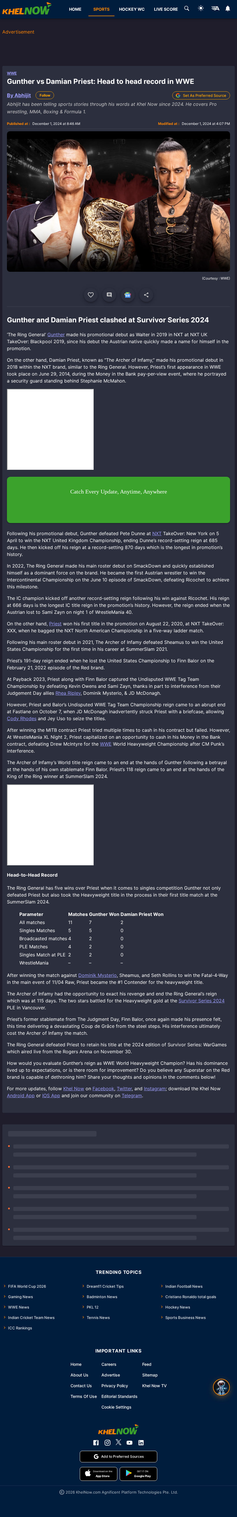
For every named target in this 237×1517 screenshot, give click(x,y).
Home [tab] (75, 9)
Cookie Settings (116, 1407)
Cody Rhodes (21, 718)
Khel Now (73, 1088)
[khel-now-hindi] (215, 9)
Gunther (56, 334)
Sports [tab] (101, 9)
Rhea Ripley (68, 693)
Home (76, 1364)
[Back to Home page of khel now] (26, 9)
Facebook (103, 1088)
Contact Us (81, 1385)
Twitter (124, 1088)
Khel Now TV (154, 1385)
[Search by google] (186, 9)
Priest (55, 624)
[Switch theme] (201, 9)
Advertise (110, 1374)
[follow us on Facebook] (95, 1442)
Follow (45, 95)
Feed (146, 1364)
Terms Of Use (84, 1396)
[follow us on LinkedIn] (141, 1442)
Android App (21, 1095)
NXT (157, 533)
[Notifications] (228, 9)
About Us (79, 1374)
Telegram (132, 1095)
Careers (108, 1364)
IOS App (51, 1095)
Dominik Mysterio (97, 975)
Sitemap (150, 1374)
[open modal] (221, 1387)
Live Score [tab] (166, 9)
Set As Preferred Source (204, 95)
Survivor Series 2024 (202, 1001)
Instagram (155, 1088)
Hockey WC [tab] (132, 9)
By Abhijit (19, 95)
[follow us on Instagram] (107, 1442)
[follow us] (128, 295)
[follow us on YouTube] (129, 1442)
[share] (146, 295)
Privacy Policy (114, 1385)
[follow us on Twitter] (118, 1442)
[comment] (109, 295)
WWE (12, 73)
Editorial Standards (119, 1396)
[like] (91, 295)
